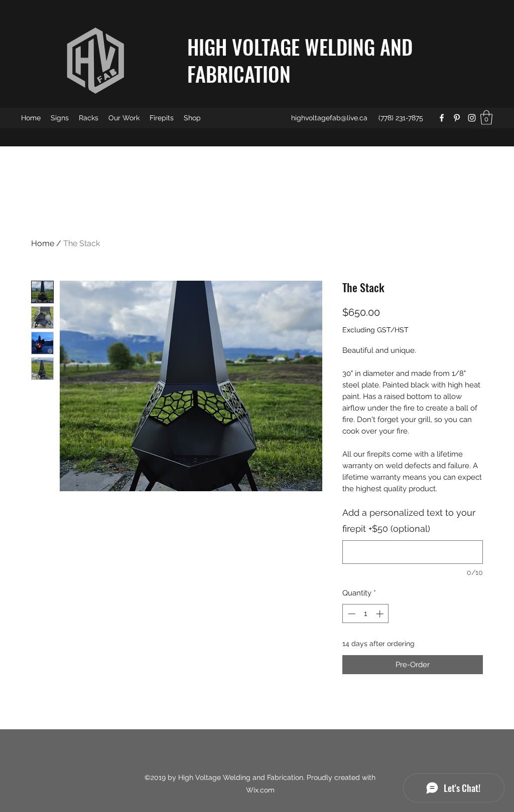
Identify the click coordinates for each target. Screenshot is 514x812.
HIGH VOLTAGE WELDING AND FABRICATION (300, 60)
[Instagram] (472, 118)
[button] (486, 117)
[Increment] (381, 613)
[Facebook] (442, 118)
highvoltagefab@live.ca (329, 118)
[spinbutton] (365, 613)
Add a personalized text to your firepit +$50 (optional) (408, 520)
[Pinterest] (457, 118)
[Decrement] (350, 613)
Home (42, 243)
